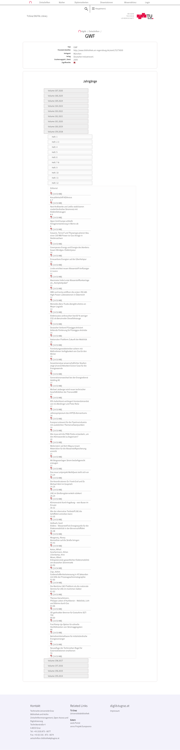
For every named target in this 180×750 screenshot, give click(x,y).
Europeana (86, 726)
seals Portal (75, 723)
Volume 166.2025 (55, 95)
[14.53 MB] (57, 193)
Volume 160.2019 (55, 126)
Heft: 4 (54, 147)
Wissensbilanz (130, 2)
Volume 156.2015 (55, 671)
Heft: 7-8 (55, 162)
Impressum (115, 711)
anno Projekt (75, 726)
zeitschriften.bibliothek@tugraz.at (44, 738)
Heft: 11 (55, 177)
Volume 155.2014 (55, 676)
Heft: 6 (54, 157)
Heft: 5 (54, 152)
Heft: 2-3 (55, 142)
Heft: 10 (55, 172)
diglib (84, 31)
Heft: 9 (54, 167)
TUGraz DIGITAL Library (37, 16)
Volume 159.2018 (55, 131)
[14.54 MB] (57, 545)
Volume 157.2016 (55, 665)
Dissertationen (106, 2)
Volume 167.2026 (55, 90)
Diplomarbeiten (81, 2)
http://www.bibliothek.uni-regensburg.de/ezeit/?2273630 (98, 50)
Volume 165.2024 (55, 101)
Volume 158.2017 (55, 660)
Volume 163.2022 (55, 111)
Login (147, 2)
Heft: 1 (54, 136)
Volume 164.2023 (55, 106)
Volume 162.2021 (55, 116)
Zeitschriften (44, 2)
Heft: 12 (55, 183)
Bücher (62, 2)
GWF (90, 36)
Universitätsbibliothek (79, 713)
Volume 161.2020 (55, 121)
